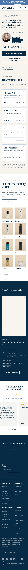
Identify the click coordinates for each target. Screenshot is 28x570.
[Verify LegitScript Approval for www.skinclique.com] (3, 563)
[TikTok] (8, 552)
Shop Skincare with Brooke (14, 59)
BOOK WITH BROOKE (14, 53)
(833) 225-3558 (7, 469)
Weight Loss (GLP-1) (6, 514)
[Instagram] (2, 552)
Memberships (18, 510)
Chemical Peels (5, 498)
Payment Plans (5, 546)
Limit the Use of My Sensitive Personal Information (12, 540)
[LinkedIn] (14, 552)
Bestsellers (17, 489)
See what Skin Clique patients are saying (14, 398)
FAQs (16, 531)
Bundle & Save (18, 494)
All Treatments (5, 486)
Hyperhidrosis (5, 503)
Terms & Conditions (13, 538)
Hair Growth (4, 516)
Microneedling (5, 496)
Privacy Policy (4, 538)
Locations (17, 512)
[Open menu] (25, 8)
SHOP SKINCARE (9, 201)
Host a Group (18, 528)
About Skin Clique (19, 515)
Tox (2, 489)
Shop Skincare (18, 486)
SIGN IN (4, 474)
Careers (17, 518)
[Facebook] (5, 552)
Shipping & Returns (16, 544)
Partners (17, 525)
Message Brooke (21, 164)
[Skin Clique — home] (8, 8)
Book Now (17, 4)
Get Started (8, 157)
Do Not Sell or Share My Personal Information (11, 542)
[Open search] (21, 8)
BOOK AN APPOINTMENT (14, 450)
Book (6, 102)
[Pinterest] (11, 552)
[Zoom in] (24, 298)
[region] (14, 316)
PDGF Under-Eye (6, 501)
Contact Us (17, 533)
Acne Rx (4, 522)
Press (16, 523)
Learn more (20, 102)
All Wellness (4, 511)
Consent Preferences (6, 544)
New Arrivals (18, 491)
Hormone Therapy (6, 519)
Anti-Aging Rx (5, 524)
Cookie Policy (21, 538)
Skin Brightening (5, 527)
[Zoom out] (24, 300)
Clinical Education (19, 520)
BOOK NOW (14, 474)
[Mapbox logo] (5, 335)
